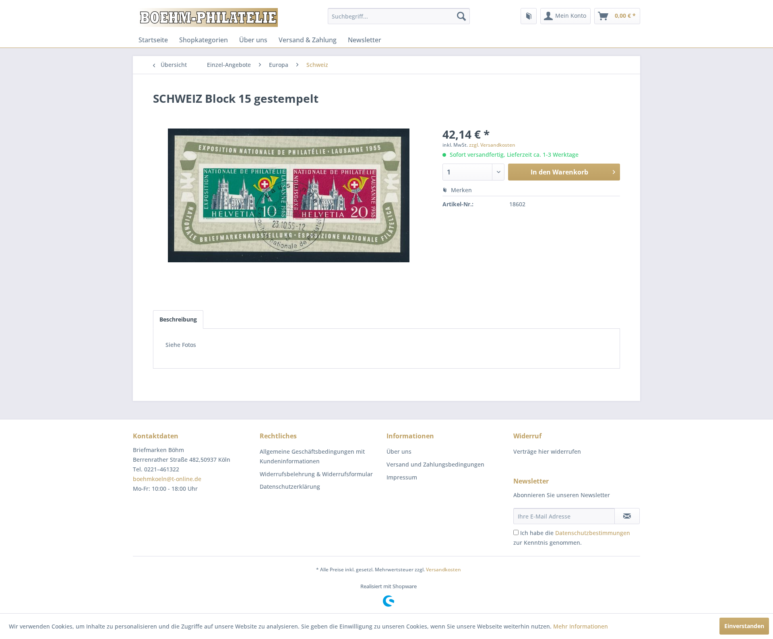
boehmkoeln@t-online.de (167, 479)
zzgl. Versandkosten (492, 144)
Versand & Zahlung (308, 39)
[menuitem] (399, 16)
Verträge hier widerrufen (547, 451)
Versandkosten (443, 569)
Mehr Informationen (580, 626)
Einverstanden (744, 626)
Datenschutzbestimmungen (592, 533)
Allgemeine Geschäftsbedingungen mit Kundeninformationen (312, 456)
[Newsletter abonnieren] (627, 516)
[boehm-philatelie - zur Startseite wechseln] (207, 18)
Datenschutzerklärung (290, 486)
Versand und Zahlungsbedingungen (435, 464)
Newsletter (364, 39)
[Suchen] (461, 16)
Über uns (253, 39)
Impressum (401, 477)
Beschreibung (178, 319)
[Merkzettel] (529, 16)
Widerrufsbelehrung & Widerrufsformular (316, 474)
